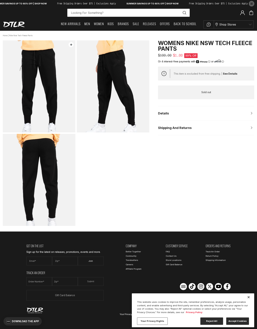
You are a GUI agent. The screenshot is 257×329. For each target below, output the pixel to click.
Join (90, 261)
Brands (123, 23)
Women (99, 23)
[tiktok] (192, 286)
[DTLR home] (13, 24)
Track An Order (213, 251)
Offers (165, 23)
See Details (230, 73)
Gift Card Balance (65, 295)
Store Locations (173, 260)
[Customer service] (209, 24)
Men (87, 23)
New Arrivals (71, 23)
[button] (22, 321)
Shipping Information (216, 260)
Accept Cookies (238, 321)
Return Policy (212, 256)
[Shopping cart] (251, 12)
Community (131, 256)
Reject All (211, 321)
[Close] (248, 297)
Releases (149, 23)
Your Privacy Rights (129, 314)
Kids (111, 23)
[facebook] (227, 286)
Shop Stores (227, 24)
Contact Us (171, 256)
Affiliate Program (133, 269)
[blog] (183, 286)
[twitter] (209, 286)
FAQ (168, 251)
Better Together (133, 251)
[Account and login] (242, 13)
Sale (136, 23)
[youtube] (218, 286)
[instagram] (200, 286)
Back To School (185, 23)
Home (5, 35)
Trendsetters (132, 260)
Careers (129, 264)
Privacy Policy (194, 312)
